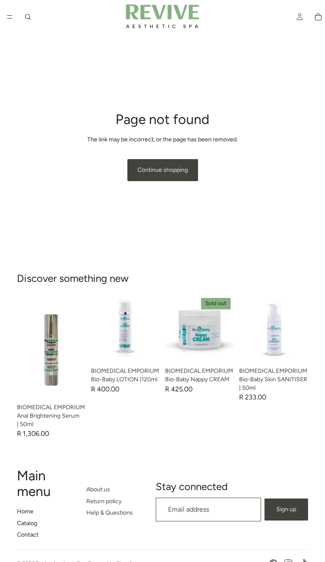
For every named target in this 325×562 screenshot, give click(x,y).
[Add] (72, 387)
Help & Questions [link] (109, 512)
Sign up (286, 509)
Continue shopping (163, 170)
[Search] (28, 17)
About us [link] (98, 489)
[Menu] (9, 17)
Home (25, 511)
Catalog (27, 523)
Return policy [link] (103, 501)
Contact (28, 534)
